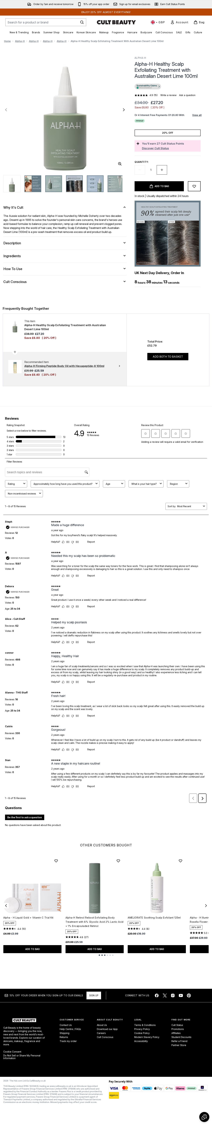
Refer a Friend (179, 1041)
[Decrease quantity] (140, 170)
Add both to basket (168, 356)
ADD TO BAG (32, 949)
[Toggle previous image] (6, 109)
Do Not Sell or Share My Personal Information (21, 1057)
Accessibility (141, 1041)
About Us (102, 1025)
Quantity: (142, 161)
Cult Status (177, 1025)
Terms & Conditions (145, 1025)
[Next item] (206, 905)
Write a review (168, 95)
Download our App (107, 1029)
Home (7, 41)
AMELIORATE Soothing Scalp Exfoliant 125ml (154, 917)
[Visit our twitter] (165, 995)
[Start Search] (82, 22)
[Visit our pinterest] (189, 995)
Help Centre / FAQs (70, 1029)
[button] (168, 87)
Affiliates (176, 1033)
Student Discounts (181, 1037)
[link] (179, 22)
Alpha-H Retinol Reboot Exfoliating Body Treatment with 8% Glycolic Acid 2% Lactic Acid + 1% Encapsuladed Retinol (95, 921)
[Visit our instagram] (173, 995)
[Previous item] (6, 905)
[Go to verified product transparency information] (148, 86)
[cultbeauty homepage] (116, 22)
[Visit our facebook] (157, 995)
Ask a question (187, 95)
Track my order (68, 1041)
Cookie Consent (12, 1051)
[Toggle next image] (124, 109)
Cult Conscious (105, 1037)
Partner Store (178, 1045)
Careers (101, 1033)
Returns (64, 1037)
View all (197, 115)
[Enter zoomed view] (120, 164)
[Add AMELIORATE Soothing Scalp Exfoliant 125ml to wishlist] (180, 861)
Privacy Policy (142, 1029)
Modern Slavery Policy (146, 1037)
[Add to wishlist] (194, 186)
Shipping (64, 1033)
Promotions (177, 1029)
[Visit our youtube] (181, 995)
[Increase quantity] (162, 170)
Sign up (93, 995)
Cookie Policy (142, 1033)
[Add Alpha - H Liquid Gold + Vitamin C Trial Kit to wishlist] (56, 861)
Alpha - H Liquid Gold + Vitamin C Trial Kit (28, 917)
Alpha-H (20, 41)
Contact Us (66, 1025)
